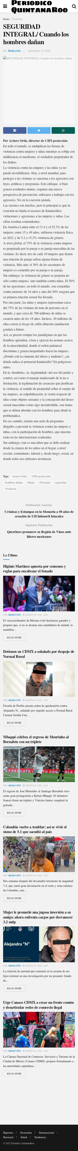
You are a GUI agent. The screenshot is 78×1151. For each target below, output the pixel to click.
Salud (24, 1137)
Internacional (46, 1132)
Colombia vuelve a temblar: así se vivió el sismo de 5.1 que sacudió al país (35, 829)
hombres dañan (14, 482)
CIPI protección (41, 476)
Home (6, 19)
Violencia (10, 488)
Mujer (31, 482)
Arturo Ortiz (19, 476)
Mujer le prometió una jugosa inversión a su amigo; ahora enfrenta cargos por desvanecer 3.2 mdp (38, 917)
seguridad (60, 482)
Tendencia (40, 1137)
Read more (14, 637)
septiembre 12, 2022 (39, 50)
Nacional (8, 1137)
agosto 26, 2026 (33, 614)
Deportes (8, 1132)
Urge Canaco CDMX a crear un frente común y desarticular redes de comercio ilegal (38, 1005)
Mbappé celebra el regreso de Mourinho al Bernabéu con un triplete (36, 739)
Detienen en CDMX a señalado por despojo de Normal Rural (38, 654)
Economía (17, 19)
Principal (45, 482)
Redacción (14, 50)
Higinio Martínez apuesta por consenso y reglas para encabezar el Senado (34, 568)
